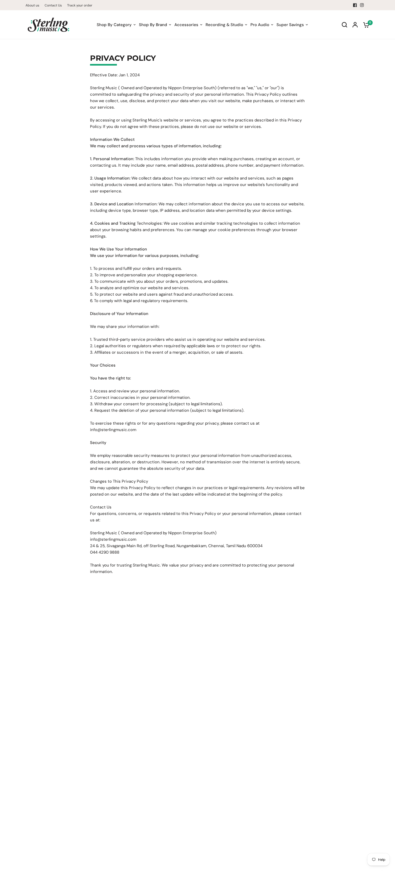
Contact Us (53, 5)
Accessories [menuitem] (186, 24)
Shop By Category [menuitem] (114, 24)
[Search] (344, 24)
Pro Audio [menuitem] (259, 24)
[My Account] (355, 24)
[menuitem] (34, 5)
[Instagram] (361, 5)
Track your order (79, 5)
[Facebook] (354, 5)
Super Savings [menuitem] (290, 24)
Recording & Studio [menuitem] (224, 24)
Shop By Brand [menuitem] (153, 24)
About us (32, 5)
